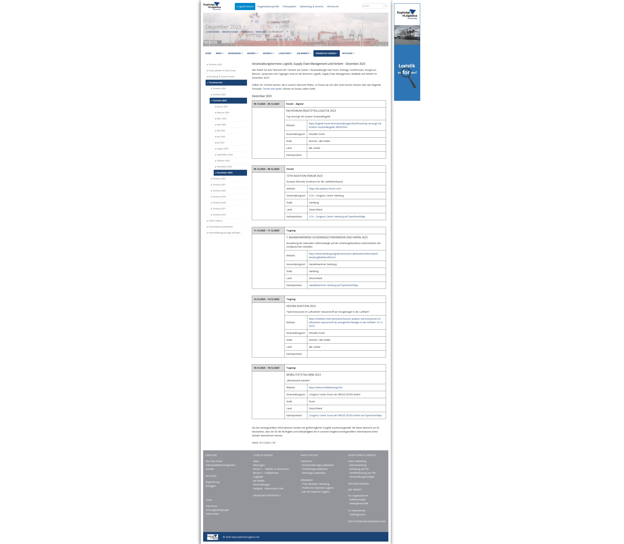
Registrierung (212, 481)
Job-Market (355, 489)
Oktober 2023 (223, 160)
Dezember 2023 (224, 172)
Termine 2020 (219, 190)
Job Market (303, 53)
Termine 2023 (260, 32)
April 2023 (221, 124)
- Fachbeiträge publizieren (314, 468)
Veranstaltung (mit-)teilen (220, 226)
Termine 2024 (219, 94)
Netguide (347, 53)
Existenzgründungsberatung (367, 521)
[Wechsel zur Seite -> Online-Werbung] (407, 52)
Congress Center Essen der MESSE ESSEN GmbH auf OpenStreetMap (345, 415)
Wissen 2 (267, 53)
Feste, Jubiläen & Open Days (222, 70)
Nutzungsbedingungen (217, 509)
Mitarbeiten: (307, 479)
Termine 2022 (219, 178)
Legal (209, 499)
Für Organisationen (358, 495)
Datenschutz (212, 513)
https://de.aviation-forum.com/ (325, 188)
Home (208, 53)
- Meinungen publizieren (313, 472)
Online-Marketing (357, 461)
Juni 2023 (221, 136)
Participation (289, 6)
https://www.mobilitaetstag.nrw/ (326, 387)
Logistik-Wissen (245, 6)
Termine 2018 (219, 202)
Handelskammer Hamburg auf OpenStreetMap (333, 285)
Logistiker (284, 53)
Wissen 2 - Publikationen (266, 472)
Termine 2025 (219, 88)
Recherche (333, 6)
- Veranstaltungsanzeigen (361, 476)
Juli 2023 (220, 142)
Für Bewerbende (356, 510)
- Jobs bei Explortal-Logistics (315, 491)
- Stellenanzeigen (357, 499)
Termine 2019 (219, 196)
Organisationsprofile (268, 6)
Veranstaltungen (230, 32)
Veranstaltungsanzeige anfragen (224, 232)
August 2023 (222, 148)
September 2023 (225, 154)
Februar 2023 (223, 112)
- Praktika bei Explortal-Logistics (317, 487)
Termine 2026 (215, 64)
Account (211, 475)
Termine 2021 (219, 184)
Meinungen (234, 53)
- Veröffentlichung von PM (361, 472)
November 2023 (224, 166)
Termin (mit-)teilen (272, 88)
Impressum (211, 505)
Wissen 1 (251, 53)
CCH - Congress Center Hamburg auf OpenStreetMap (337, 216)
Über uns (211, 455)
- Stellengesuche (356, 514)
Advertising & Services (312, 6)
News (219, 53)
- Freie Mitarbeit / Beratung (315, 483)
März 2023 (222, 118)
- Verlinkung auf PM (358, 468)
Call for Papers (215, 220)
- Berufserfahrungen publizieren (317, 465)
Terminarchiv (247, 32)
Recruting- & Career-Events (221, 76)
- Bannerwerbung (357, 465)
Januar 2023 (222, 106)
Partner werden (358, 483)
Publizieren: (306, 461)
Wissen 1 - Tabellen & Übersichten (271, 468)
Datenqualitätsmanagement (220, 465)
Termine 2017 (219, 208)
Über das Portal (214, 461)
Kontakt (210, 468)
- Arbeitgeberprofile (358, 503)
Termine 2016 (219, 214)
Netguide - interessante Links (268, 488)
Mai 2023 (221, 130)
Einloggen (211, 485)
